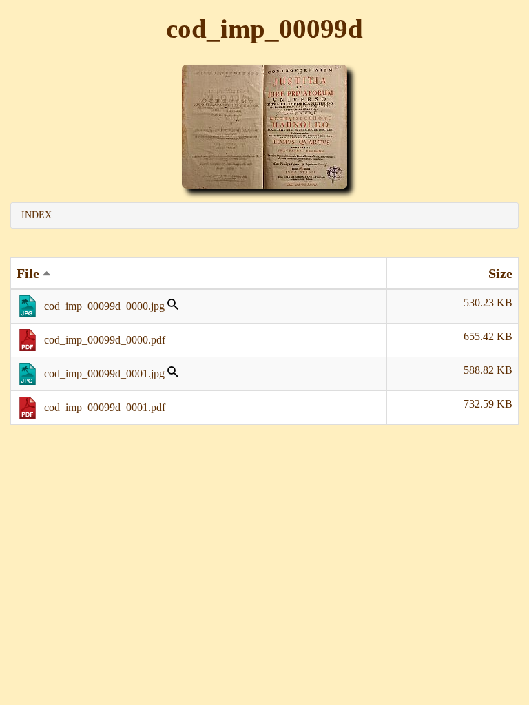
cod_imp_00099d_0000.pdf (104, 340)
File (30, 273)
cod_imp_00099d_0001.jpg (104, 373)
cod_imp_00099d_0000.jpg (104, 306)
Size (500, 273)
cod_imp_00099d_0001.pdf (104, 407)
